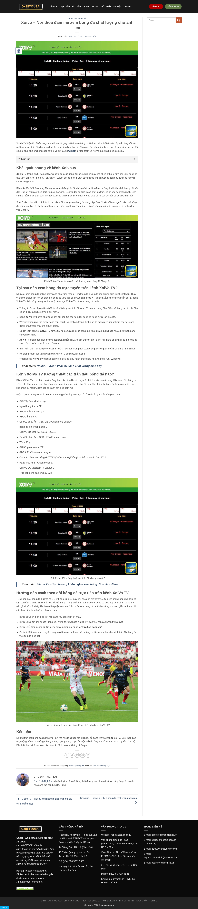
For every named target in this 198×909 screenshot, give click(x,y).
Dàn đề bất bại (109, 901)
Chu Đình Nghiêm (88, 36)
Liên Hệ (153, 901)
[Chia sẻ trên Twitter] (72, 755)
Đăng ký (54, 6)
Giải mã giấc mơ (71, 901)
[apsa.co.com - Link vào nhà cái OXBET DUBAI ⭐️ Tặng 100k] (30, 6)
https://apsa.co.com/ (26, 849)
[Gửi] (179, 20)
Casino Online (90, 6)
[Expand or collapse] (135, 159)
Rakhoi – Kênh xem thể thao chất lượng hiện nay (69, 365)
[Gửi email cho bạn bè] (77, 755)
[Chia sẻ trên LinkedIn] (88, 755)
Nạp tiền (65, 6)
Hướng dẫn (142, 901)
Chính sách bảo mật (51, 901)
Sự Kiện (117, 6)
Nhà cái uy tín (126, 901)
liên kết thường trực (101, 766)
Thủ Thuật (105, 6)
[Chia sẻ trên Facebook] (67, 755)
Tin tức (127, 6)
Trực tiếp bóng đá (77, 18)
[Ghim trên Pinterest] (82, 755)
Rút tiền (76, 6)
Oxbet (19, 838)
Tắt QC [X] (4, 907)
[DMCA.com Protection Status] (25, 888)
